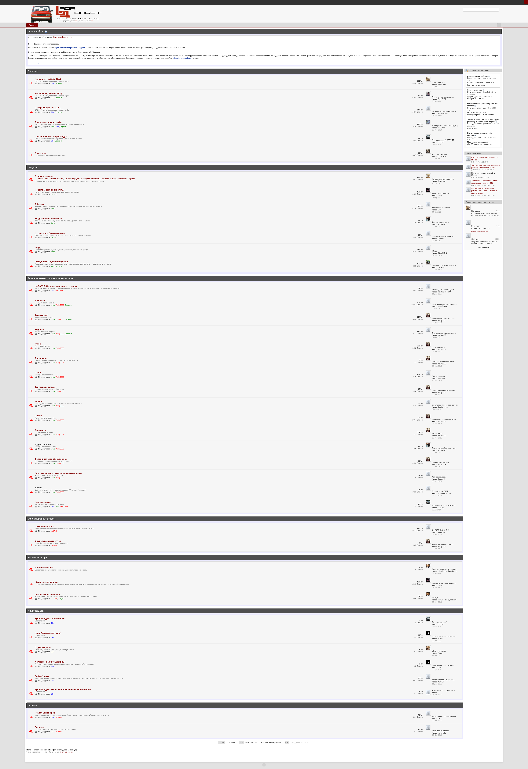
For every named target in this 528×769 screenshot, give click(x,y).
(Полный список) (66, 752)
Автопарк (33, 71)
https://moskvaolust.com (63, 37)
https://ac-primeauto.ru (182, 58)
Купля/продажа (35, 611)
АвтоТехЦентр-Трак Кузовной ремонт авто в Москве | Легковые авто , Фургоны (484, 191)
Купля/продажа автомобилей (49, 618)
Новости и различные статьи (49, 190)
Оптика (38, 415)
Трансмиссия (41, 315)
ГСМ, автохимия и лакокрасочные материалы (58, 473)
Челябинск (122, 179)
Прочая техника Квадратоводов (51, 136)
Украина (132, 179)
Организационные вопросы (42, 519)
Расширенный (500, 9)
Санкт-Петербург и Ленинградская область (82, 179)
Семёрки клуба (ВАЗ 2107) (48, 107)
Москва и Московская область (50, 179)
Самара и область (109, 179)
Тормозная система (44, 387)
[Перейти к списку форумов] (65, 14)
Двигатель (40, 300)
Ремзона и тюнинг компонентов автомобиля (50, 278)
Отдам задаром (43, 647)
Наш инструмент (43, 502)
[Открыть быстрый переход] (499, 25)
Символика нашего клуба (48, 541)
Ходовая (39, 329)
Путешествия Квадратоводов (50, 233)
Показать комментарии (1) (480, 231)
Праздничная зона (44, 526)
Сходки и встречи (44, 176)
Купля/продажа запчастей (48, 633)
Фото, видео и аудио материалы (51, 261)
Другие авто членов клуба (48, 122)
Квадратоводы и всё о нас (48, 218)
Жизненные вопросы (39, 557)
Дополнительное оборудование (51, 459)
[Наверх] (264, 765)
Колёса (38, 401)
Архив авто (40, 153)
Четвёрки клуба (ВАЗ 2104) (48, 93)
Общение (33, 167)
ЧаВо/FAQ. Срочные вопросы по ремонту (56, 286)
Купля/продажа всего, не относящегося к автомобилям (63, 689)
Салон (38, 372)
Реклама (32, 705)
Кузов (38, 344)
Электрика (40, 430)
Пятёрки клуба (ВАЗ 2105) (48, 79)
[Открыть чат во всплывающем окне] (46, 31)
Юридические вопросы (47, 582)
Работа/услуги (42, 676)
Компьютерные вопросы (47, 594)
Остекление (41, 358)
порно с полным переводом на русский (71, 48)
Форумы (32, 25)
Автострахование (44, 567)
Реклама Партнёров (45, 713)
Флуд (38, 247)
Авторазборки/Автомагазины (49, 662)
